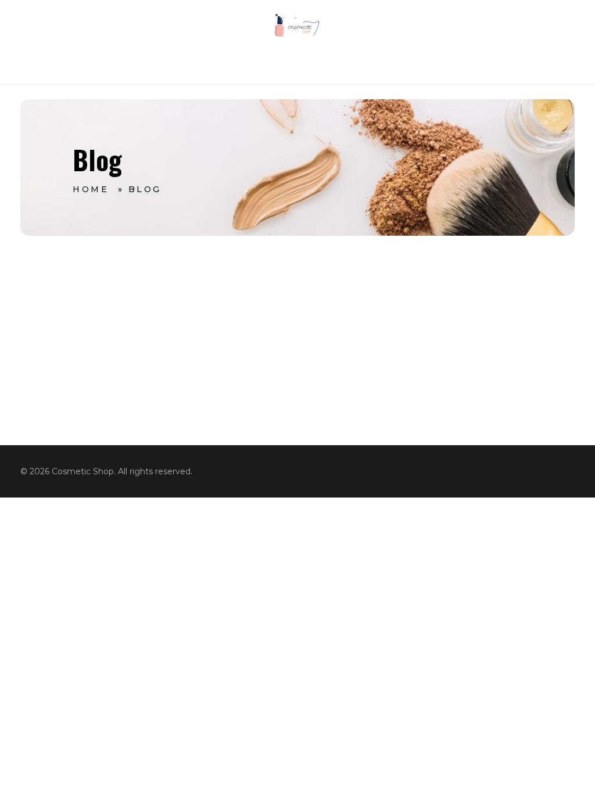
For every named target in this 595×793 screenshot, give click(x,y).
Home (91, 189)
